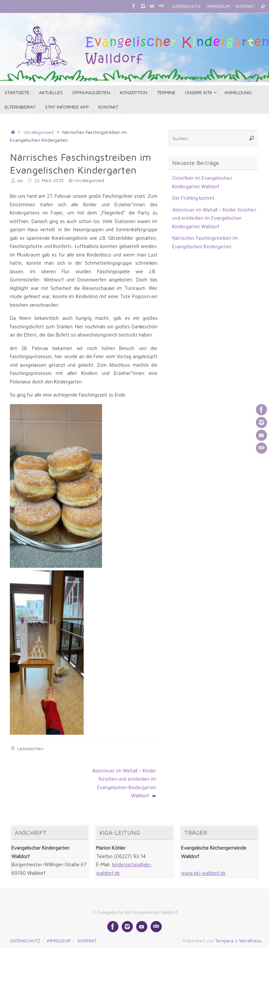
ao (20, 180)
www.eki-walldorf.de (203, 873)
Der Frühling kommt (193, 198)
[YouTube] (152, 6)
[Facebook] (133, 6)
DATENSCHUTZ (186, 6)
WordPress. (250, 940)
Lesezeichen (30, 748)
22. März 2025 (49, 180)
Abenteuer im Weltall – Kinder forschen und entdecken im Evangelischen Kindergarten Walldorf (124, 783)
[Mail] (161, 6)
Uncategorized (38, 132)
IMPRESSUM (218, 6)
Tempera (225, 940)
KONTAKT (245, 6)
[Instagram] (143, 6)
